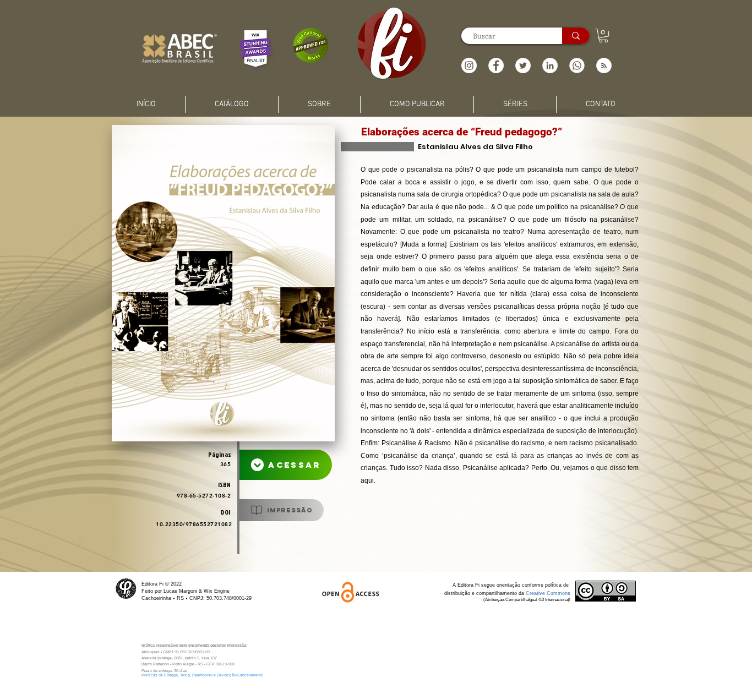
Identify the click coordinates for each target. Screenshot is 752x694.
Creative (536, 593)
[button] (604, 65)
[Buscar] (576, 36)
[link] (603, 35)
